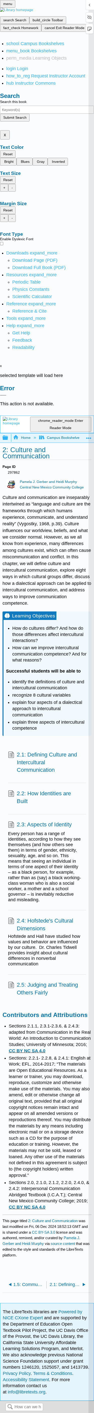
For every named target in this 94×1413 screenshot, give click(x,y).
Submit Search (15, 117)
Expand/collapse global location (88, 436)
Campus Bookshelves (64, 438)
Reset (8, 154)
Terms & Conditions (52, 1373)
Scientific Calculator (32, 296)
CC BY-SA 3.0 (43, 1232)
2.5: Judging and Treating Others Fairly (47, 989)
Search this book (13, 102)
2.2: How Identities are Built (44, 797)
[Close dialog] (3, 395)
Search (10, 1407)
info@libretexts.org (26, 1391)
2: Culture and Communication (53, 1221)
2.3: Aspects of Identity (44, 824)
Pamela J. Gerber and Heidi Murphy (48, 482)
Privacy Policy (17, 1373)
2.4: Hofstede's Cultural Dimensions (45, 925)
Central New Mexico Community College (52, 487)
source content (63, 1243)
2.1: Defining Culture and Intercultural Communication (47, 762)
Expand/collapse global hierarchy (8, 438)
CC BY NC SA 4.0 (27, 1050)
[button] (22, 340)
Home (25, 438)
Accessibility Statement (26, 1379)
